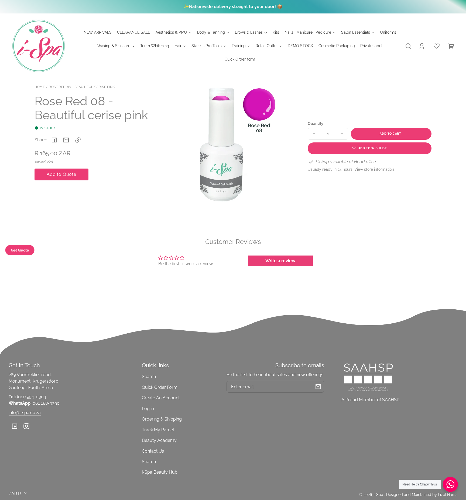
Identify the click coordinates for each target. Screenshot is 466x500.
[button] (408, 46)
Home (40, 87)
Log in (148, 408)
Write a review (280, 260)
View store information (374, 169)
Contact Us (153, 451)
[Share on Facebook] (54, 140)
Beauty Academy (159, 440)
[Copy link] (78, 140)
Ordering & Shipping (162, 419)
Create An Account (161, 397)
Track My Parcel (158, 429)
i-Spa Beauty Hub (159, 472)
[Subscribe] (318, 387)
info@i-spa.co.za (25, 412)
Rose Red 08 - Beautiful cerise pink (82, 87)
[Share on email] (66, 140)
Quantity (315, 123)
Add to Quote (61, 174)
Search (149, 376)
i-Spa (379, 494)
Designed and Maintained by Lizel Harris (421, 494)
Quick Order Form (159, 387)
